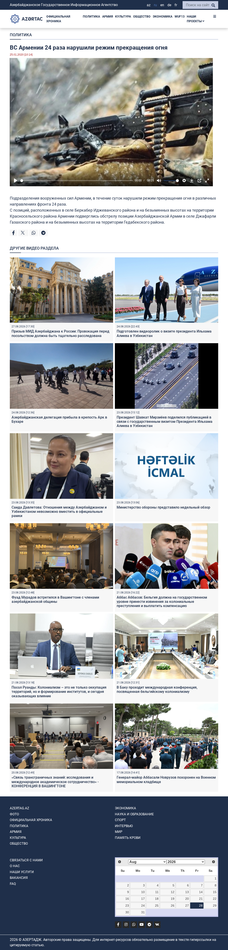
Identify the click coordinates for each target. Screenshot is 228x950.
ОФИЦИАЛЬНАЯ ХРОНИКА (58, 19)
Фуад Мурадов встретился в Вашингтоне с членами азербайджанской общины (55, 599)
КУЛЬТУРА (123, 16)
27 (187, 905)
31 (143, 912)
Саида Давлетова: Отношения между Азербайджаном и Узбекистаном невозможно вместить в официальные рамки (59, 511)
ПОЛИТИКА (91, 16)
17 (143, 898)
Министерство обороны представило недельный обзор (163, 507)
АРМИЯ (107, 16)
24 (143, 905)
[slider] (76, 180)
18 (157, 898)
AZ (149, 5)
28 (201, 905)
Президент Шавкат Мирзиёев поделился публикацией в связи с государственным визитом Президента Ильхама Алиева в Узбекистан (164, 421)
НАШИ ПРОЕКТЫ (194, 19)
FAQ (13, 884)
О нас (15, 866)
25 (157, 905)
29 (214, 905)
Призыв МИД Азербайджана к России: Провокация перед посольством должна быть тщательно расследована (60, 333)
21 (201, 898)
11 (157, 892)
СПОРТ (120, 820)
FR (176, 5)
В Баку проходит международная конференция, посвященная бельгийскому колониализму (157, 689)
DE (169, 5)
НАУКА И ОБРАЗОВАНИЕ (134, 814)
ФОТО (14, 814)
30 (127, 912)
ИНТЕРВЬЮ (124, 826)
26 (172, 905)
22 (214, 898)
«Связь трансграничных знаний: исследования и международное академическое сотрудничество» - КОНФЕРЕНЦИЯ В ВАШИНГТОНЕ (55, 781)
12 (172, 892)
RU (155, 5)
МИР (118, 832)
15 (214, 892)
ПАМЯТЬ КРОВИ (127, 838)
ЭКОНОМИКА (162, 16)
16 (127, 898)
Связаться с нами (26, 860)
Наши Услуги (22, 872)
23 (127, 905)
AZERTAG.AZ (19, 808)
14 (201, 892)
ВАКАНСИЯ (19, 878)
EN (162, 5)
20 (187, 898)
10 (143, 892)
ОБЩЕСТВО (142, 16)
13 (187, 892)
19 (172, 898)
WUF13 (180, 16)
